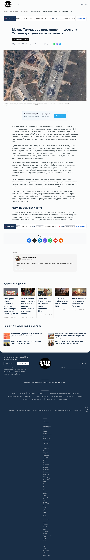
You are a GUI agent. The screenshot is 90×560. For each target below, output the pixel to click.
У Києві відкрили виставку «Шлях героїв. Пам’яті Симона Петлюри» (26, 342)
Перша (13, 393)
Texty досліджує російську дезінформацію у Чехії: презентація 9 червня (26, 335)
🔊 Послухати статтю (21, 39)
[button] (19, 4)
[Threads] (85, 363)
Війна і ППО (42, 393)
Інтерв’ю (26, 399)
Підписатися (60, 116)
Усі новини (21, 393)
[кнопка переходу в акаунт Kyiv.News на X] (82, 363)
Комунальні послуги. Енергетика (59, 393)
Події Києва (31, 393)
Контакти (11, 410)
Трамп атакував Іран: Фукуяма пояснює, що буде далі (79, 302)
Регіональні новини (57, 396)
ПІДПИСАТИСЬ (23, 363)
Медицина (76, 393)
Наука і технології (37, 399)
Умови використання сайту (42, 410)
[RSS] (61, 240)
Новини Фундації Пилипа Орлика (22, 325)
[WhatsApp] (54, 44)
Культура (80, 396)
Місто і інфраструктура (14, 396)
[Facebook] (29, 240)
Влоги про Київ (51, 399)
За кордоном (29, 44)
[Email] (55, 240)
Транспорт (28, 396)
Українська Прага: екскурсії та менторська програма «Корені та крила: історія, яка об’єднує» (70, 336)
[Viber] (57, 44)
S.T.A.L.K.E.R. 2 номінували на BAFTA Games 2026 (61, 302)
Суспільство (70, 396)
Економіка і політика (41, 396)
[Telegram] (60, 44)
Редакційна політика (23, 410)
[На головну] (8, 4)
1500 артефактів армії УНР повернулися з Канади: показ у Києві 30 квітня (70, 342)
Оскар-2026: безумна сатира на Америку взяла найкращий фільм (44, 304)
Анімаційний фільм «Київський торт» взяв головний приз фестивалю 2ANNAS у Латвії (11, 306)
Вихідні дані (78, 410)
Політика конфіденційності (62, 410)
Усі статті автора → (20, 269)
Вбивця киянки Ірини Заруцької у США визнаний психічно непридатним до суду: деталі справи (28, 306)
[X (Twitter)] (34, 240)
